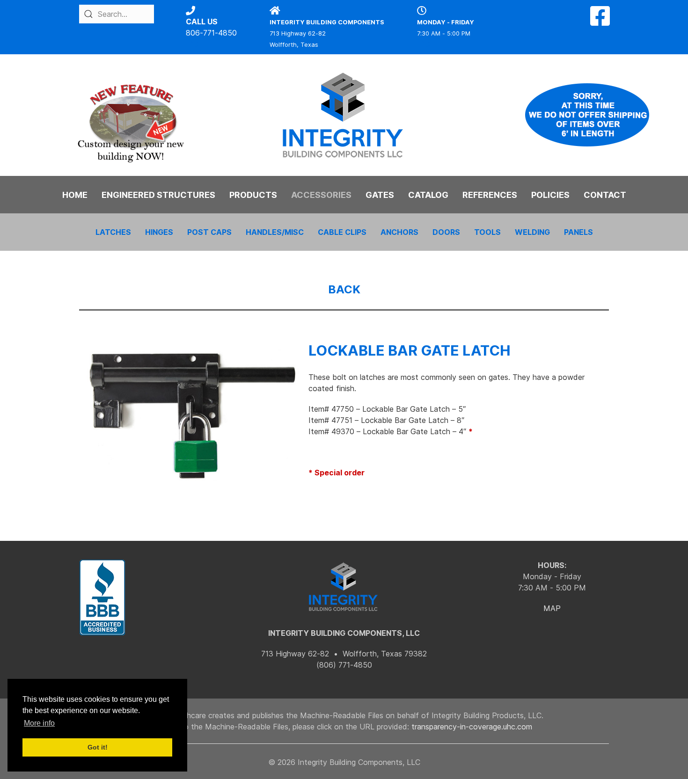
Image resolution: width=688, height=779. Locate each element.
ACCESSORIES (321, 195)
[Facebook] (600, 21)
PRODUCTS (253, 195)
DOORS (446, 232)
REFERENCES (489, 195)
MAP (552, 608)
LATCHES (113, 232)
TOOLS (487, 232)
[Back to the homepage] (344, 115)
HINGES (159, 232)
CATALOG (428, 195)
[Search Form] (88, 14)
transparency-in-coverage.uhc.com (471, 726)
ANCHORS (399, 232)
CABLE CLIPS (342, 232)
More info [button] (39, 723)
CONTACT (605, 195)
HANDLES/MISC (275, 232)
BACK (344, 289)
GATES (380, 195)
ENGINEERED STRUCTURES (158, 195)
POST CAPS (209, 232)
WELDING (532, 232)
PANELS (578, 232)
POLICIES (550, 195)
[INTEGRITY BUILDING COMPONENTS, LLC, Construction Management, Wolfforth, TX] (102, 598)
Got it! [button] (98, 747)
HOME (75, 195)
